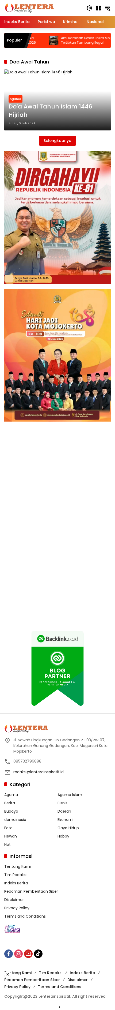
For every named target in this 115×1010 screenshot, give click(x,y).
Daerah (64, 811)
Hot (7, 844)
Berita (9, 803)
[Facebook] (8, 953)
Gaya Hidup (68, 828)
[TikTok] (38, 953)
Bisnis (62, 803)
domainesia (15, 819)
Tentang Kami (17, 866)
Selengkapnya (57, 140)
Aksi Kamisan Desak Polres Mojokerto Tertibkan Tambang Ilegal (72, 40)
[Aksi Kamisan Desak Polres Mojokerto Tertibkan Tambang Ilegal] (35, 40)
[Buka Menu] (98, 8)
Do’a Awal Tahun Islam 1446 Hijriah (50, 111)
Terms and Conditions (25, 916)
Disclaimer (14, 899)
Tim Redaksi (15, 874)
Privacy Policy (16, 908)
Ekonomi (65, 819)
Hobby (63, 836)
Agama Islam (69, 794)
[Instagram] (18, 953)
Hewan (10, 836)
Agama (15, 99)
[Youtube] (28, 953)
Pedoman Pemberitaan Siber (31, 891)
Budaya (11, 811)
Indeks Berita (16, 883)
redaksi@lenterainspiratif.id (38, 772)
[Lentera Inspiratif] (29, 7)
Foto (8, 828)
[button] (89, 8)
